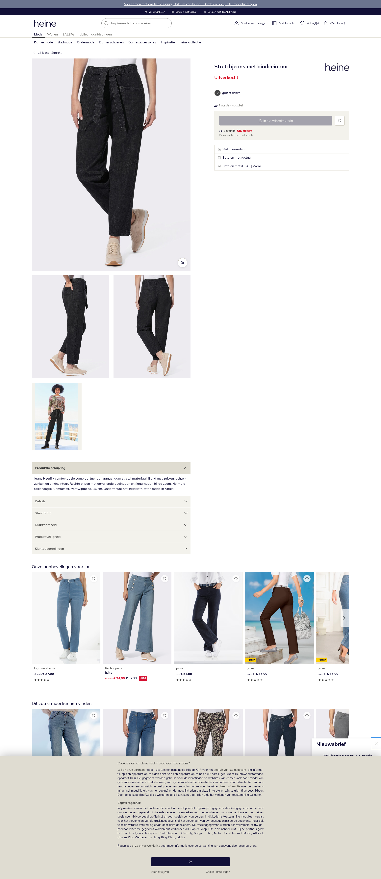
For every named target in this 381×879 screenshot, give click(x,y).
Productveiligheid (48, 537)
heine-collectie (190, 42)
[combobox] (145, 23)
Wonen (52, 34)
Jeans (45, 53)
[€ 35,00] (279, 754)
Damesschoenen (111, 42)
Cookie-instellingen (218, 872)
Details (40, 501)
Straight (56, 53)
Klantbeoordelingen (49, 549)
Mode (38, 34)
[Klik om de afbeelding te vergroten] (182, 262)
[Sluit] (376, 743)
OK (190, 862)
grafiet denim (231, 93)
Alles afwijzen (160, 872)
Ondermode (85, 42)
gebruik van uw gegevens (230, 770)
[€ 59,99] (66, 754)
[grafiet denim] (217, 93)
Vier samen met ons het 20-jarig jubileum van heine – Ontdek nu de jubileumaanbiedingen (190, 4)
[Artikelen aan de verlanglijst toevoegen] (339, 120)
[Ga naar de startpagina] (45, 23)
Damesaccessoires (142, 42)
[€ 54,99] (208, 618)
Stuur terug (43, 513)
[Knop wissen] (167, 23)
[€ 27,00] (66, 618)
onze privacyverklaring (146, 845)
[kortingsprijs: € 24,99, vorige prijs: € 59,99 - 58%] (137, 618)
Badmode (65, 42)
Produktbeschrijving (50, 468)
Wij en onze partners (131, 770)
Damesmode (43, 42)
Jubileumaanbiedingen (95, 34)
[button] (33, 52)
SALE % (68, 34)
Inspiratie (168, 42)
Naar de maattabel (231, 105)
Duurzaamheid (46, 525)
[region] (190, 817)
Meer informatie (230, 786)
